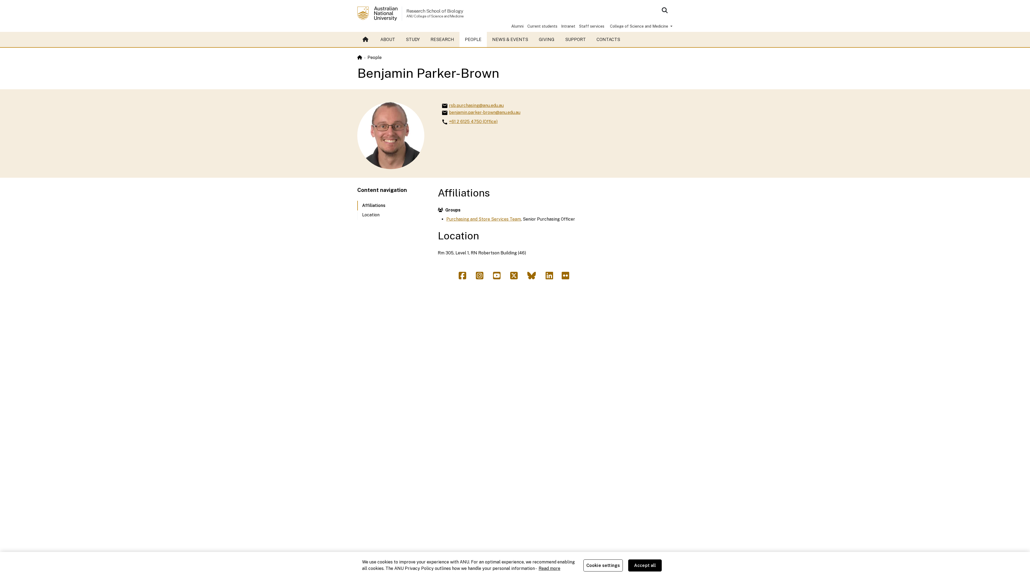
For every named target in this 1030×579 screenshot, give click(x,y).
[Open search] (664, 10)
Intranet (568, 26)
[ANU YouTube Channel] (499, 277)
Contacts (608, 39)
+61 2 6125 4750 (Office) (473, 121)
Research (442, 39)
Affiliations (373, 205)
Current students (542, 26)
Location (371, 214)
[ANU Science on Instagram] (482, 277)
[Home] (359, 57)
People (473, 39)
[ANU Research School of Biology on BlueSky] (533, 277)
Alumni (517, 26)
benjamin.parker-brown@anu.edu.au (484, 112)
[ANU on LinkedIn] (551, 277)
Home (366, 39)
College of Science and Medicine (639, 26)
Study (413, 39)
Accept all (645, 565)
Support (575, 39)
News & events (510, 39)
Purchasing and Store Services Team (483, 219)
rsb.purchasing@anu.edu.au (476, 105)
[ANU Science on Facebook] (464, 277)
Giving (546, 39)
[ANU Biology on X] (516, 277)
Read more (549, 568)
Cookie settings (603, 565)
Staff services (591, 26)
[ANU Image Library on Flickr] (566, 277)
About (387, 39)
